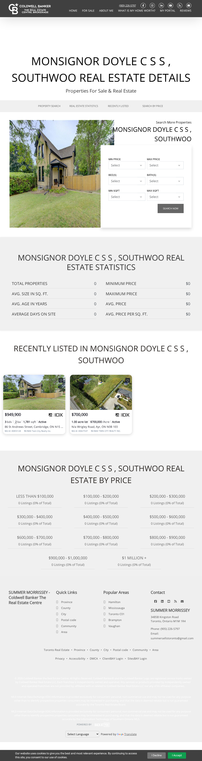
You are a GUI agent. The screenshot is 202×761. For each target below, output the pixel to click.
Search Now (170, 208)
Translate (130, 734)
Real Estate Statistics (83, 106)
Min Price (114, 159)
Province (66, 602)
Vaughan (114, 626)
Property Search (49, 106)
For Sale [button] (88, 10)
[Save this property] (61, 380)
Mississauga (116, 608)
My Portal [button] (168, 10)
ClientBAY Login (112, 658)
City (63, 614)
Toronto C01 (116, 614)
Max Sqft (153, 190)
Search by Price (152, 106)
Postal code (68, 620)
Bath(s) (151, 174)
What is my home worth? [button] (137, 10)
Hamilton (114, 602)
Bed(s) (112, 174)
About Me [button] (106, 10)
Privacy (60, 658)
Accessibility (77, 658)
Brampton (115, 620)
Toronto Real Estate (56, 650)
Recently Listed (118, 106)
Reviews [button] (185, 10)
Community (68, 626)
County (65, 608)
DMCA (94, 658)
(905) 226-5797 (127, 5)
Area (64, 632)
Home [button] (73, 10)
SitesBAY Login (137, 658)
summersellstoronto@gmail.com (172, 638)
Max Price (153, 159)
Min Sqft (114, 190)
